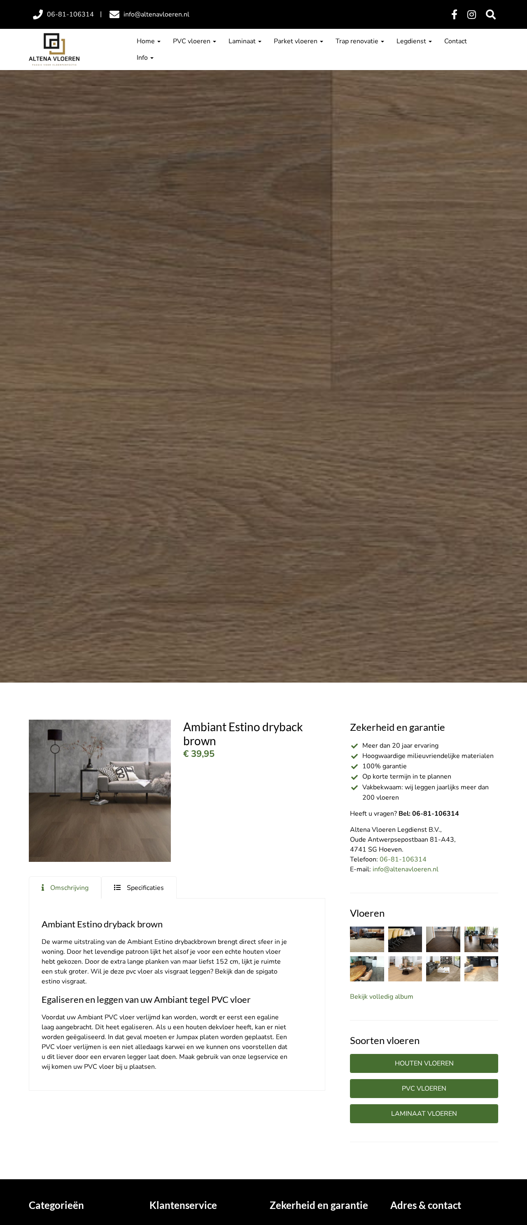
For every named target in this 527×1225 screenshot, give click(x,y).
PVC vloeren (192, 41)
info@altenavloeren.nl (405, 869)
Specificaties (145, 887)
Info (143, 57)
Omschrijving (69, 887)
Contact (455, 41)
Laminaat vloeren (424, 1113)
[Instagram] (471, 14)
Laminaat (243, 41)
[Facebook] (454, 14)
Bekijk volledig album (381, 996)
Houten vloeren (424, 1063)
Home (146, 41)
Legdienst (412, 41)
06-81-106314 (403, 859)
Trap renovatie (358, 41)
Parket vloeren (296, 41)
